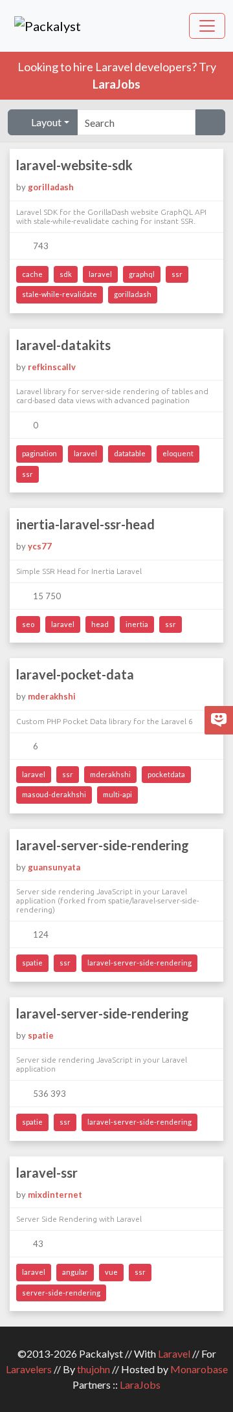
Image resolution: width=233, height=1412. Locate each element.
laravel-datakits (63, 345)
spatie (32, 962)
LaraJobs (140, 1384)
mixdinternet (55, 1194)
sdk (66, 274)
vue (111, 1272)
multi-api (117, 794)
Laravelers (29, 1369)
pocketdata (166, 774)
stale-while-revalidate (59, 294)
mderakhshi (52, 696)
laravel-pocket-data (75, 674)
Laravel (174, 1353)
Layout (45, 122)
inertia (137, 624)
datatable (130, 453)
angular (75, 1272)
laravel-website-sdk (74, 165)
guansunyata (54, 867)
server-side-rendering (61, 1292)
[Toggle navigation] (207, 26)
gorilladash (51, 187)
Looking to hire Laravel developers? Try (116, 75)
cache (32, 274)
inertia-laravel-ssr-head (85, 524)
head (100, 624)
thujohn (93, 1369)
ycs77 (40, 546)
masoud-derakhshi (54, 794)
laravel (100, 274)
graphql (142, 274)
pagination (39, 453)
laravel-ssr (47, 1172)
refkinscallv (52, 367)
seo (28, 624)
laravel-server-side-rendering (102, 845)
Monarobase (199, 1369)
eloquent (178, 453)
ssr (177, 274)
